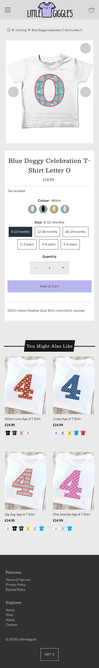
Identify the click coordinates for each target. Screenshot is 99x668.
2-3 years (27, 244)
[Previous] (13, 92)
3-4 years (49, 244)
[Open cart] (92, 10)
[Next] (85, 92)
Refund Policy (15, 590)
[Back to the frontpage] (9, 30)
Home (10, 610)
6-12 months (20, 232)
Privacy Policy (16, 584)
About (10, 620)
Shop (9, 615)
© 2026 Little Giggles (21, 639)
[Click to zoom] (85, 48)
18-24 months (75, 232)
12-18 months (47, 232)
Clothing (21, 30)
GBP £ (49, 654)
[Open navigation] (7, 10)
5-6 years (70, 244)
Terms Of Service (18, 580)
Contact (11, 625)
